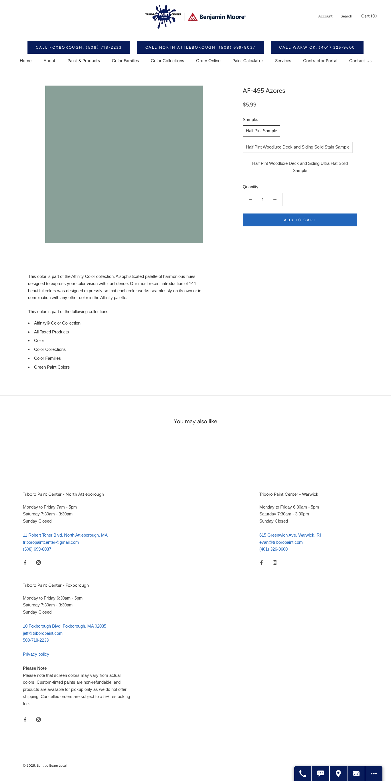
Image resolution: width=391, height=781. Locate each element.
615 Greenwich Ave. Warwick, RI (290, 535)
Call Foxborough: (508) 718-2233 (79, 47)
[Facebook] (25, 562)
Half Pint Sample (261, 130)
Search (346, 16)
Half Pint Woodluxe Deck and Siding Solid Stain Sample (297, 147)
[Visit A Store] (338, 773)
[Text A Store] (321, 773)
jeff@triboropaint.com (43, 633)
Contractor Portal (320, 60)
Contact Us (360, 60)
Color (39, 340)
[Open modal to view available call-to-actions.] (373, 773)
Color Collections (167, 60)
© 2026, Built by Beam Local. (45, 766)
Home (25, 60)
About (50, 60)
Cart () (369, 16)
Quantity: (251, 186)
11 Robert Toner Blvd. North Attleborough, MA (65, 535)
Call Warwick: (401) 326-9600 (317, 47)
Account (325, 16)
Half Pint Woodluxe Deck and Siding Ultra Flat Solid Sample (300, 167)
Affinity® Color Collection (57, 323)
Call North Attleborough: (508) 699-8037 (200, 47)
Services (283, 60)
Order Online (208, 60)
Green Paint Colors (52, 367)
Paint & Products (84, 60)
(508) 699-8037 (37, 549)
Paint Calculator (247, 60)
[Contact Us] (356, 773)
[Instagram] (38, 562)
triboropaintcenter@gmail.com (51, 542)
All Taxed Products (51, 331)
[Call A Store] (303, 773)
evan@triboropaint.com (281, 542)
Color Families (125, 60)
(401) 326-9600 (273, 549)
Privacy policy (36, 654)
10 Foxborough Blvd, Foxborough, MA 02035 (64, 626)
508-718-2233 (36, 640)
